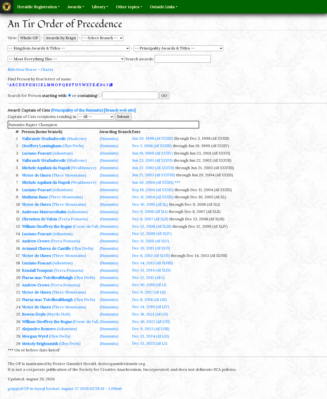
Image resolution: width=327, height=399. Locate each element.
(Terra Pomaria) (73, 218)
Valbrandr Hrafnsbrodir (44, 138)
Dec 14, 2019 (150, 306)
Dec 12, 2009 (152, 233)
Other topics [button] (127, 6)
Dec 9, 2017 (149, 292)
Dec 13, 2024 (150, 336)
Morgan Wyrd (35, 336)
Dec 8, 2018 (149, 299)
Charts (47, 69)
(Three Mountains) (69, 175)
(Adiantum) (62, 153)
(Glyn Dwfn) (73, 145)
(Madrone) (76, 138)
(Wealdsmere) (83, 167)
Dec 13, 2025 (149, 343)
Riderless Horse (22, 69)
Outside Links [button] (162, 6)
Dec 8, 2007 (150, 218)
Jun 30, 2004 (153, 182)
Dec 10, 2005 (150, 204)
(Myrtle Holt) (58, 314)
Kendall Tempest (37, 270)
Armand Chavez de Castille (46, 248)
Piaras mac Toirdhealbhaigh (47, 277)
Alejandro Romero (39, 328)
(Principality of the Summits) (77, 110)
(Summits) (109, 138)
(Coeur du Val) (85, 226)
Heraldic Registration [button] (37, 6)
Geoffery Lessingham (41, 145)
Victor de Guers (36, 175)
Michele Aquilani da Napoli (46, 167)
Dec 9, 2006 (150, 211)
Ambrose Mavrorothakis (44, 211)
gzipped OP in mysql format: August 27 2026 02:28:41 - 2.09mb (65, 388)
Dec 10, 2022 (151, 321)
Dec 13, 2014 (151, 270)
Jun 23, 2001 (152, 160)
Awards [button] (74, 6)
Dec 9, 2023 (150, 328)
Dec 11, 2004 (153, 196)
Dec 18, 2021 (150, 314)
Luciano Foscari (36, 153)
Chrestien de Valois (39, 218)
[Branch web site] (120, 110)
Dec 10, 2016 (149, 284)
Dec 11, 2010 (150, 240)
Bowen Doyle (34, 314)
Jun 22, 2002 (153, 167)
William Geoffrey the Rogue (47, 226)
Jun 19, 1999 (152, 153)
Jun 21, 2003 (153, 174)
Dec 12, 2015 (148, 277)
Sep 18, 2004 (153, 189)
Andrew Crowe (36, 240)
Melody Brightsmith (40, 343)
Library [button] (98, 6)
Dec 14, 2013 (152, 262)
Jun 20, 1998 (152, 138)
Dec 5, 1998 (152, 145)
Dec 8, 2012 (151, 255)
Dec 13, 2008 (151, 226)
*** (177, 182)
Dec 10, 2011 (151, 248)
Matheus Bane (35, 196)
